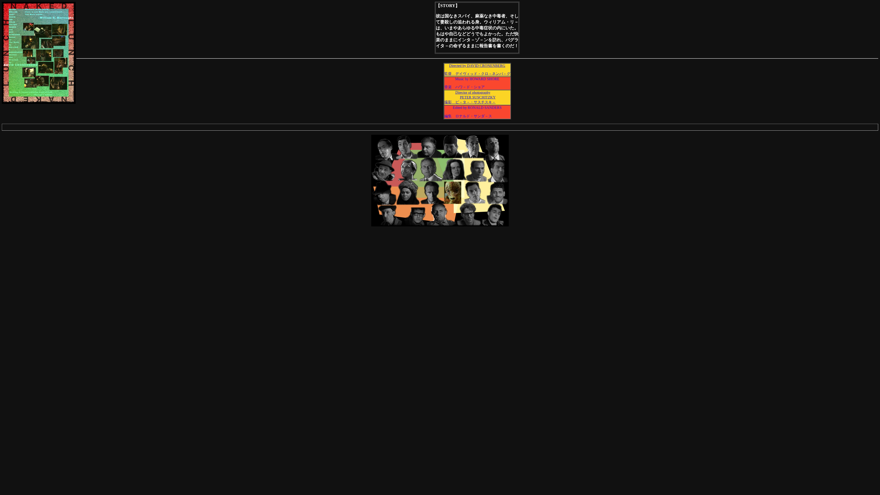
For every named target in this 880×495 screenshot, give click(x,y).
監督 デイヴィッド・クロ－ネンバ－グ (477, 74)
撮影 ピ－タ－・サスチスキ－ (470, 102)
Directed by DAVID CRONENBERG (477, 66)
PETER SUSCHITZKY (478, 97)
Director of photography (472, 92)
